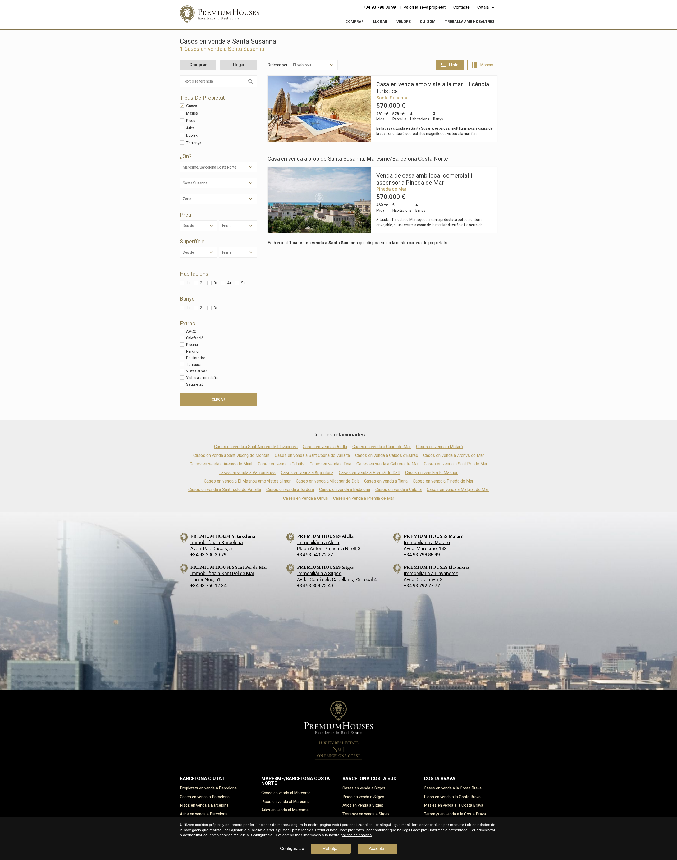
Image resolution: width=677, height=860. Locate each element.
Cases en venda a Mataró (439, 447)
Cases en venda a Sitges (363, 788)
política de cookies (356, 835)
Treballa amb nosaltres (470, 22)
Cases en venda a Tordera (290, 489)
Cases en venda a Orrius (305, 498)
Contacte (461, 7)
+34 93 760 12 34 (208, 585)
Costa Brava (439, 778)
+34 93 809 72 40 (315, 585)
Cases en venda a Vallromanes (247, 473)
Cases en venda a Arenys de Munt (221, 464)
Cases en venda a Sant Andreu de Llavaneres (256, 447)
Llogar (380, 22)
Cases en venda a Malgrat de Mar (458, 489)
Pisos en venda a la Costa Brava (452, 797)
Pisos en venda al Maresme (285, 801)
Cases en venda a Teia (330, 464)
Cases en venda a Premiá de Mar (363, 498)
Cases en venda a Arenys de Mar (453, 455)
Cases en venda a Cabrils (281, 464)
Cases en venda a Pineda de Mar (443, 481)
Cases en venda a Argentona (307, 473)
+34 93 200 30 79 (208, 554)
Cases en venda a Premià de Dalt (369, 473)
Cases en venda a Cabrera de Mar (387, 464)
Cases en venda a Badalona (344, 489)
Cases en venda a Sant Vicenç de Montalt (231, 455)
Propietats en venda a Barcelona (208, 788)
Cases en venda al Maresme (286, 793)
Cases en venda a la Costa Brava (453, 788)
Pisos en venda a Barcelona (204, 805)
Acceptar (377, 848)
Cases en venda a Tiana (386, 481)
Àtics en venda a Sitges (362, 805)
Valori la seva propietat (425, 7)
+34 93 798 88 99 (379, 7)
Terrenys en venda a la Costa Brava (455, 814)
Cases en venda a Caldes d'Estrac (386, 455)
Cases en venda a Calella (398, 489)
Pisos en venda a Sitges (363, 797)
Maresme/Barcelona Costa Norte (295, 781)
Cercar (218, 399)
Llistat (454, 65)
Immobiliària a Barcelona (216, 542)
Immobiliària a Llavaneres (431, 573)
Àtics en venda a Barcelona (203, 814)
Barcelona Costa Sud (369, 778)
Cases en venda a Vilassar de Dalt (327, 481)
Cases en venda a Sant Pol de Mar (455, 464)
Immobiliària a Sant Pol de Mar (222, 573)
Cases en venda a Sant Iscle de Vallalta (224, 489)
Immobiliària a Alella (318, 542)
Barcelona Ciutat (202, 778)
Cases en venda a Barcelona (205, 797)
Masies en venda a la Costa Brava (453, 805)
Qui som (428, 22)
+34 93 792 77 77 (422, 585)
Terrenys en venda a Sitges (366, 814)
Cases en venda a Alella (325, 447)
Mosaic (486, 65)
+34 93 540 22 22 (315, 554)
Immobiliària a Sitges (319, 573)
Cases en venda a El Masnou (431, 473)
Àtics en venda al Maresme (285, 810)
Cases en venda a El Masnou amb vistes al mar (247, 481)
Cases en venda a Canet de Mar (381, 447)
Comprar (354, 22)
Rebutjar (331, 848)
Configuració (292, 848)
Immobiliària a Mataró (427, 542)
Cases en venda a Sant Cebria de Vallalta (312, 455)
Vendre (403, 22)
